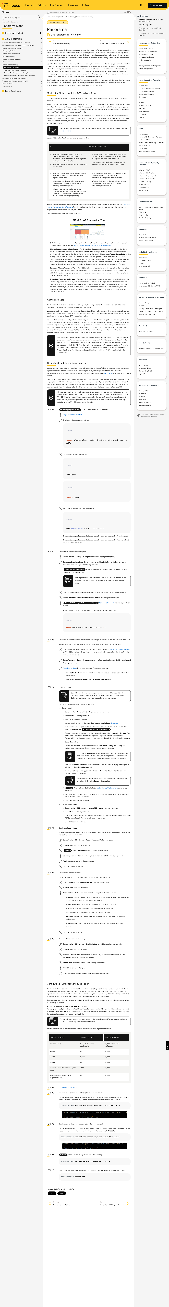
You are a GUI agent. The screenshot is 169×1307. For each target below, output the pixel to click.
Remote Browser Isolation (147, 238)
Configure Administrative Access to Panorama (16, 43)
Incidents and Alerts (145, 260)
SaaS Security (143, 190)
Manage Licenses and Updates (11, 59)
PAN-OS (141, 103)
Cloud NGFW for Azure (146, 94)
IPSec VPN (142, 212)
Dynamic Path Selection (147, 314)
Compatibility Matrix (145, 371)
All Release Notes (145, 368)
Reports (141, 263)
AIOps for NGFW (144, 85)
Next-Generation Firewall (156, 415)
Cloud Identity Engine (146, 54)
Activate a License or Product (148, 51)
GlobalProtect (143, 235)
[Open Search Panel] (141, 5)
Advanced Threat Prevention (148, 176)
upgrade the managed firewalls (119, 649)
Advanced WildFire (145, 170)
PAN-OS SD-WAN (145, 105)
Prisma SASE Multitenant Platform (150, 137)
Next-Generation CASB (147, 151)
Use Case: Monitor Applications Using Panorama (18, 73)
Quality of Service (145, 402)
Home (49, 17)
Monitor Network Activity (10, 65)
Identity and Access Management (150, 66)
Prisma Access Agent (146, 240)
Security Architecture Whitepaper (150, 309)
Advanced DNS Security (147, 179)
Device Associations (145, 60)
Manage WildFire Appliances (11, 53)
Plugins (141, 117)
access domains (65, 131)
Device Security (144, 184)
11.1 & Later (144, 415)
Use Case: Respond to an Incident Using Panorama (19, 75)
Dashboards (143, 257)
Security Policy (144, 215)
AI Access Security (145, 182)
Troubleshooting (7, 86)
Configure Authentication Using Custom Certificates (18, 45)
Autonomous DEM (145, 266)
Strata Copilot (158, 5)
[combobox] (21, 17)
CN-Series (142, 97)
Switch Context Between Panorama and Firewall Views (92, 245)
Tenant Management (146, 68)
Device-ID (142, 396)
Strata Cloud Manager (146, 48)
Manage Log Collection (9, 51)
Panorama (55, 17)
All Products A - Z (145, 365)
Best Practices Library (146, 331)
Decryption (142, 394)
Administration (145, 417)
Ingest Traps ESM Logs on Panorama (15, 70)
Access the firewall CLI (107, 603)
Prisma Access (143, 134)
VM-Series (142, 114)
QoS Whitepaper (144, 306)
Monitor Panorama (8, 62)
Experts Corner (144, 374)
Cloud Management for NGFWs (149, 88)
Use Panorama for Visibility (12, 67)
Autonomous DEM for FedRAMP (149, 286)
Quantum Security (145, 218)
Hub (140, 63)
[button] (167, 1045)
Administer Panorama (8, 56)
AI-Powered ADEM (145, 140)
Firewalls (142, 100)
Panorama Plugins (7, 84)
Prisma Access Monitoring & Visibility (151, 143)
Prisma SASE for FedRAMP (147, 283)
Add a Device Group (70, 668)
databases (114, 723)
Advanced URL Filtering (147, 173)
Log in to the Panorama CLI (72, 415)
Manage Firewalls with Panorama (12, 48)
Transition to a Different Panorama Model (14, 81)
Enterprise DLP (144, 187)
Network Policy (144, 303)
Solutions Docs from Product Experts (151, 348)
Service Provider (144, 111)
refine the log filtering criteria (107, 788)
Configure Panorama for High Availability (14, 78)
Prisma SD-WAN (144, 145)
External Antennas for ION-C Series (151, 311)
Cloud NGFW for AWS (146, 91)
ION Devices (143, 148)
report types (108, 373)
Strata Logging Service (146, 57)
